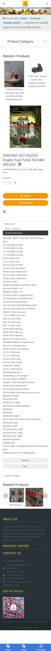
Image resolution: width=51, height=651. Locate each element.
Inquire (27, 196)
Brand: (8, 229)
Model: (8, 224)
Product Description (14, 233)
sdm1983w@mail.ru (16, 561)
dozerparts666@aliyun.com (19, 565)
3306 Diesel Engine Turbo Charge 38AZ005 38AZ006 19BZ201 (16, 505)
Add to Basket (26, 203)
